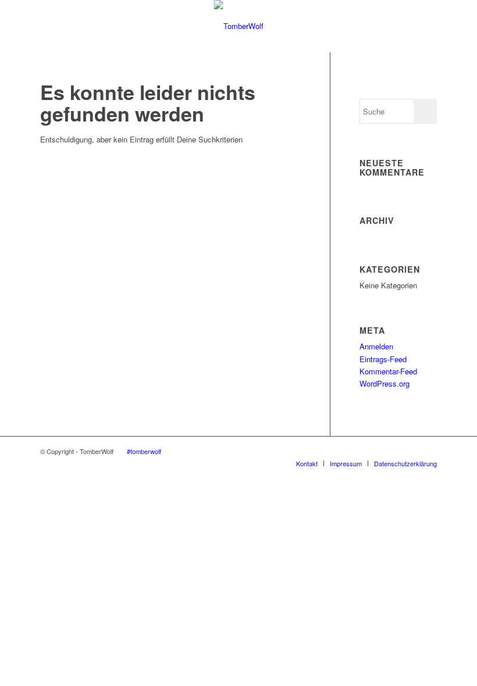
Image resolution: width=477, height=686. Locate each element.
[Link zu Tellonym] (428, 451)
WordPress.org (384, 383)
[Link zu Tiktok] (393, 451)
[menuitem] (306, 463)
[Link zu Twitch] (323, 451)
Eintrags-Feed (383, 359)
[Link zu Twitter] (376, 451)
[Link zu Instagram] (341, 451)
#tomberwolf (144, 451)
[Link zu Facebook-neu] (410, 451)
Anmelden (376, 346)
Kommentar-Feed (388, 371)
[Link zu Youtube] (358, 451)
